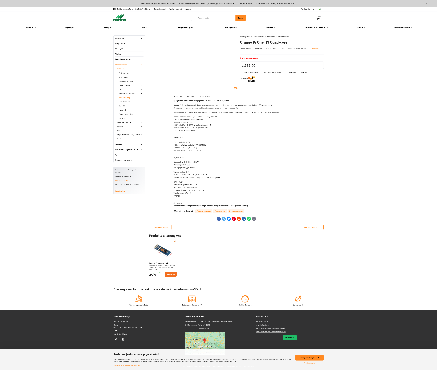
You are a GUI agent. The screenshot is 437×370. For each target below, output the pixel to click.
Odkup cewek (289, 338)
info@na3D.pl (120, 191)
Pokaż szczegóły (309, 363)
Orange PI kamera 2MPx (159, 263)
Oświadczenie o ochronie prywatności (126, 365)
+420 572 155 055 (122, 180)
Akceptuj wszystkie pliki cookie (309, 358)
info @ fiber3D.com (120, 334)
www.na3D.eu (265, 4)
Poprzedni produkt (161, 227)
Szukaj (240, 18)
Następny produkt (311, 227)
